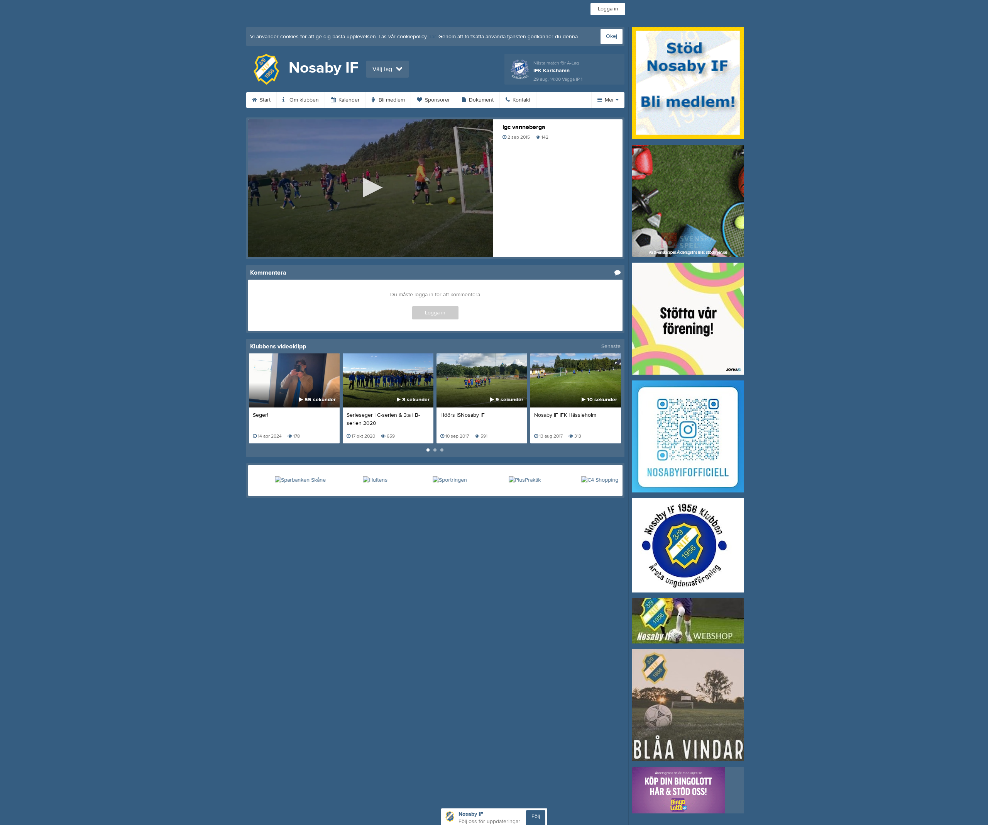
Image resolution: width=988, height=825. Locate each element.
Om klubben (303, 100)
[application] (370, 188)
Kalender (348, 100)
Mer (609, 100)
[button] (370, 187)
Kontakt (520, 100)
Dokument (480, 100)
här (432, 36)
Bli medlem (391, 100)
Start (264, 100)
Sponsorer (436, 100)
